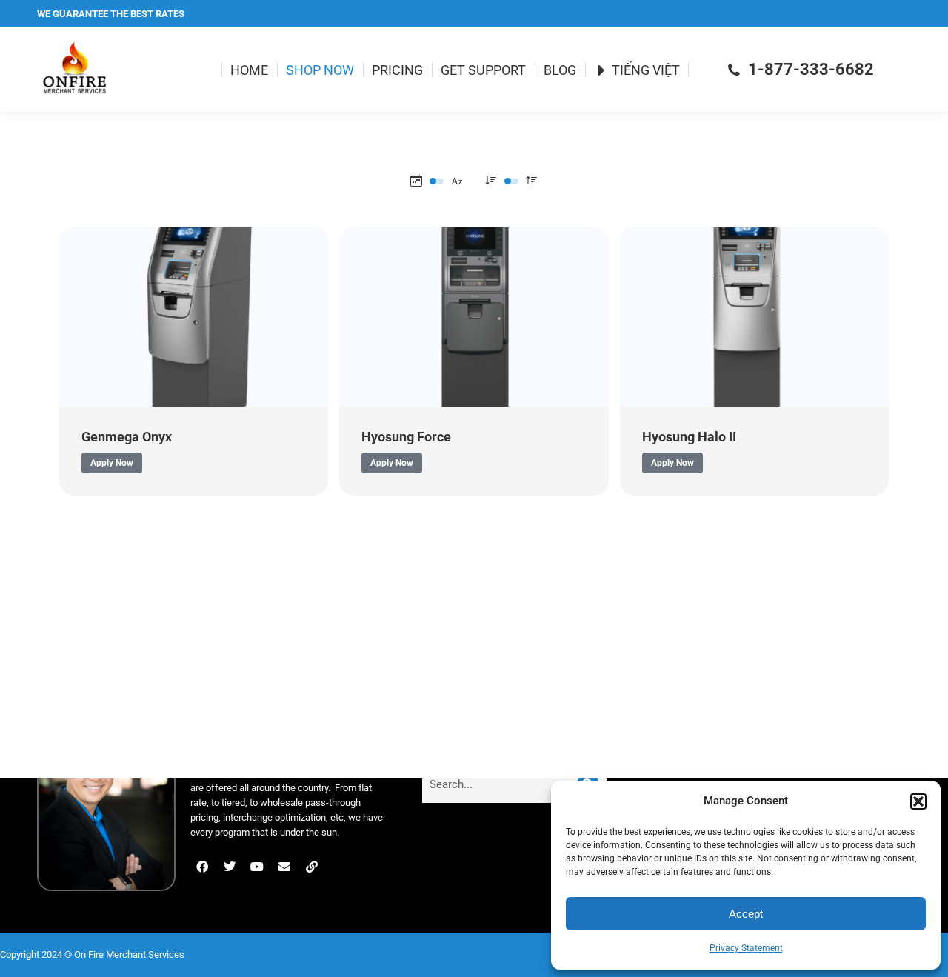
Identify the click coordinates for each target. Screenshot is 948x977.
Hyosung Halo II (689, 436)
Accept (746, 913)
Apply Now (111, 463)
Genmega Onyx (126, 436)
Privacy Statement (746, 948)
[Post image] (193, 317)
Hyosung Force (406, 436)
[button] (918, 801)
